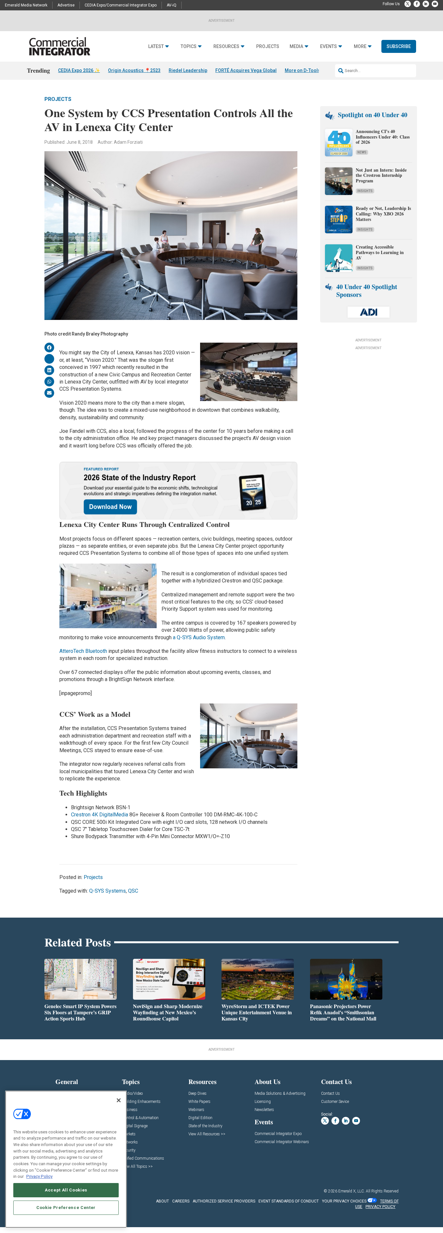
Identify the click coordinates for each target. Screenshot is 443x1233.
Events (328, 46)
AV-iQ (171, 5)
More (360, 46)
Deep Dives (197, 1094)
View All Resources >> (206, 1134)
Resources (226, 46)
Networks (130, 1142)
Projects (267, 46)
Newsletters (264, 1110)
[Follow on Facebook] (416, 4)
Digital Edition (200, 1118)
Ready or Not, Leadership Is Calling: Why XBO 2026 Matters (383, 214)
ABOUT (162, 1201)
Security (129, 1150)
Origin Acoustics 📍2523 (134, 70)
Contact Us (330, 1094)
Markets (129, 1134)
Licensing (263, 1102)
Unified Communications (143, 1158)
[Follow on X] (407, 4)
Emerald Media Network (26, 5)
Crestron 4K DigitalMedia (99, 815)
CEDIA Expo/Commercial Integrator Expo (121, 5)
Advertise (66, 5)
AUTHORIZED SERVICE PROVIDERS (224, 1201)
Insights (365, 191)
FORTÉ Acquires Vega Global (246, 70)
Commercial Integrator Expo (278, 1134)
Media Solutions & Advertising (280, 1094)
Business (130, 1110)
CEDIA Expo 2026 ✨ (79, 70)
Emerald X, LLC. (351, 1191)
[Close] (119, 1100)
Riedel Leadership (188, 70)
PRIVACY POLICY (380, 1206)
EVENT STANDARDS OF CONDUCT (288, 1201)
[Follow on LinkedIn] (426, 4)
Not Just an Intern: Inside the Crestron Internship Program (381, 175)
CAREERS (180, 1201)
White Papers (199, 1102)
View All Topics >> (137, 1167)
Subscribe (399, 46)
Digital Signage (135, 1126)
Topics (189, 46)
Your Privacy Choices (344, 1201)
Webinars (196, 1110)
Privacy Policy (39, 1176)
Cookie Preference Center (66, 1207)
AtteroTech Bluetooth (83, 651)
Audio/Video (132, 1094)
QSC (133, 891)
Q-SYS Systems (107, 891)
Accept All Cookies (66, 1190)
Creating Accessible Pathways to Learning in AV (380, 252)
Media (296, 46)
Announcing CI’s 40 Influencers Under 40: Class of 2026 (383, 137)
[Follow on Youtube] (435, 4)
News (361, 152)
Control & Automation (140, 1118)
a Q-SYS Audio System (199, 637)
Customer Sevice (335, 1102)
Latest (156, 46)
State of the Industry (205, 1126)
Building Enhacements (141, 1102)
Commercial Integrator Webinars (282, 1142)
